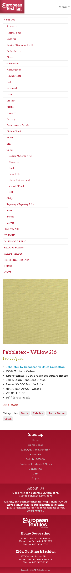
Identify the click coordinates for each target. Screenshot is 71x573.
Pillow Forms (14, 247)
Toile (9, 210)
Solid (10, 150)
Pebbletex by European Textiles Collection (35, 367)
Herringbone (14, 69)
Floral (10, 57)
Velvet (10, 223)
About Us (35, 454)
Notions (10, 235)
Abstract (12, 26)
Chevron (12, 39)
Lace (9, 94)
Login (35, 478)
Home (35, 440)
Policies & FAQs (35, 459)
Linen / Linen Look (19, 180)
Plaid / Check (14, 131)
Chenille (14, 162)
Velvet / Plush (17, 186)
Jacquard (12, 88)
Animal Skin (14, 32)
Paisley (11, 119)
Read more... (35, 510)
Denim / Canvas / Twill (20, 45)
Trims (8, 266)
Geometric (12, 63)
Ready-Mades (13, 254)
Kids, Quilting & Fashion (35, 449)
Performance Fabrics (19, 125)
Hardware (11, 229)
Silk (9, 144)
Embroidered (14, 51)
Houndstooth (14, 76)
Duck (11, 168)
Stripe (10, 198)
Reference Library (17, 260)
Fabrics (9, 20)
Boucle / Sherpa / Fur (20, 156)
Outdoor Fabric (15, 241)
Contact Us (35, 468)
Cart (35, 473)
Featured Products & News (35, 464)
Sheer (10, 137)
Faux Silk (14, 174)
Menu (63, 7)
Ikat (9, 82)
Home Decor (56, 413)
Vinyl (8, 272)
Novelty (11, 113)
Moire (10, 107)
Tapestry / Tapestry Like (20, 204)
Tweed (10, 216)
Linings (11, 100)
